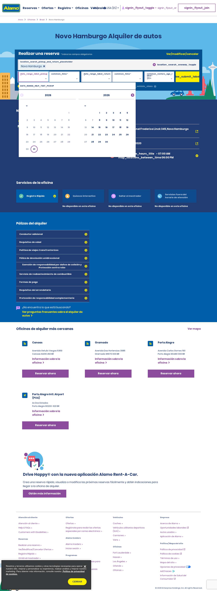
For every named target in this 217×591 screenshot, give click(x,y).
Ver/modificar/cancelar (182, 54)
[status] (33, 66)
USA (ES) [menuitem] (112, 8)
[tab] (37, 196)
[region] (46, 575)
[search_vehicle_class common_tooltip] (155, 86)
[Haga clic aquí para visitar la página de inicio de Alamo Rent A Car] (10, 8)
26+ (149, 78)
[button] (34, 149)
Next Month (129, 94)
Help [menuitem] (96, 8)
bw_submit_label (187, 76)
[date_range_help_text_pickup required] (33, 77)
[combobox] (108, 64)
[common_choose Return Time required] (127, 77)
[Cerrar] (85, 566)
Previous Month (25, 94)
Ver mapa (194, 329)
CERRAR (77, 581)
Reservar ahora (45, 373)
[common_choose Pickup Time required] (64, 77)
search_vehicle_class (140, 86)
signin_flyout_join (196, 8)
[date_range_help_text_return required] (96, 77)
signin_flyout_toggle (139, 8)
